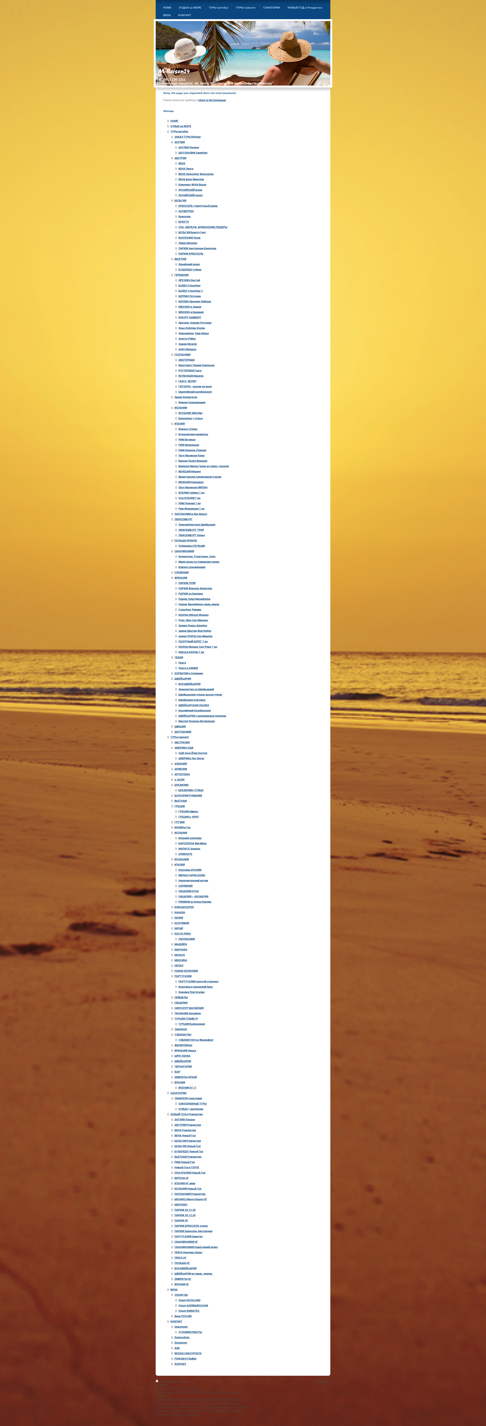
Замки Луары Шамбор (192, 625)
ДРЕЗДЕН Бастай (189, 280)
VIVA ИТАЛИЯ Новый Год (189, 1172)
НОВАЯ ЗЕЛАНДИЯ (186, 971)
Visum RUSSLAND (189, 1300)
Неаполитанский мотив (193, 880)
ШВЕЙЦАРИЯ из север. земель (193, 1273)
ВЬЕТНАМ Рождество (188, 1156)
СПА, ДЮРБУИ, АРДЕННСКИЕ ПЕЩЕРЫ (202, 227)
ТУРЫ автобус (179, 131)
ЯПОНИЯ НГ (181, 1284)
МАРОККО (180, 949)
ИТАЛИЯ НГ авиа (184, 1183)
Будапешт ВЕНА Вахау (192, 184)
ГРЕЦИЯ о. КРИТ (188, 816)
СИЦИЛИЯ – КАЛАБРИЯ (193, 896)
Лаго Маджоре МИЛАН (192, 487)
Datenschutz (181, 1337)
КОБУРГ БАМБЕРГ (189, 317)
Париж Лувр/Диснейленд (194, 599)
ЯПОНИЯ (179, 1082)
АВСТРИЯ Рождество (187, 1125)
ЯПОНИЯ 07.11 (187, 1087)
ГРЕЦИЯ (179, 806)
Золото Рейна (187, 338)
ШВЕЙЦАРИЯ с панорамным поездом (202, 716)
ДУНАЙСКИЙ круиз (190, 195)
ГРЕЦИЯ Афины (188, 811)
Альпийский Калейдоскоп (194, 710)
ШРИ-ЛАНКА (182, 1056)
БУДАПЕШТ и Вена (189, 269)
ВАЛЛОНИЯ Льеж (189, 237)
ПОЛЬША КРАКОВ (185, 540)
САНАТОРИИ (178, 1093)
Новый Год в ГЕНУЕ (186, 1167)
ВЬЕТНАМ (180, 801)
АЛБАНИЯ (180, 763)
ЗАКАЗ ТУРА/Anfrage (187, 137)
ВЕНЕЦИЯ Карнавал (191, 482)
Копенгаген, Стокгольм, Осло (196, 556)
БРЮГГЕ (183, 222)
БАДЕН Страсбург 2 (190, 291)
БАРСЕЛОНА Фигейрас (192, 843)
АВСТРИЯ (180, 158)
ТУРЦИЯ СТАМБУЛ (186, 1018)
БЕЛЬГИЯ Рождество (187, 1141)
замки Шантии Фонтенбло (194, 631)
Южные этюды (188, 429)
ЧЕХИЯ (178, 657)
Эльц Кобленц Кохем (191, 328)
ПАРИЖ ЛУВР (187, 583)
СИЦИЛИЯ (180, 1002)
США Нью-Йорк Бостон (192, 753)
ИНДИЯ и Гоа (182, 827)
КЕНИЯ (178, 917)
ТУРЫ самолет (179, 737)
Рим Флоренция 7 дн (191, 508)
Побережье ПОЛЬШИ (191, 546)
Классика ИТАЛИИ (190, 870)
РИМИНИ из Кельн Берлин (194, 901)
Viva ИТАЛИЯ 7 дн (189, 498)
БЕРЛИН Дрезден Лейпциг (194, 301)
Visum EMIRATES (188, 1311)
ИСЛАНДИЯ (181, 859)
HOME (174, 121)
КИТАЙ (178, 928)
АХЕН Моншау (187, 349)
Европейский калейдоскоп (195, 391)
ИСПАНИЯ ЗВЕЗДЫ (190, 413)
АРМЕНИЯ (180, 769)
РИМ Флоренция (188, 445)
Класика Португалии (191, 992)
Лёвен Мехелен (187, 243)
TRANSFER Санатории (188, 1098)
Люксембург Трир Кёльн (193, 333)
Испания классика (190, 838)
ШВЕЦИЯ (180, 726)
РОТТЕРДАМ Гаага (190, 370)
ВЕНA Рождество (185, 1130)
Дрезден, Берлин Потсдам (194, 322)
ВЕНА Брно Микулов (191, 179)
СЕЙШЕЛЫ (181, 997)
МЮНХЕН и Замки (189, 306)
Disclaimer (180, 1342)
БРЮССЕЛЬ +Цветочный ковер (198, 206)
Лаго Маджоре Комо (191, 455)
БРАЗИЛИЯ (181, 785)
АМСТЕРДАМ (186, 360)
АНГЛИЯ (179, 142)
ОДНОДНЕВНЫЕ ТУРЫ (192, 1103)
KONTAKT (176, 1321)
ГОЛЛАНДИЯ (182, 354)
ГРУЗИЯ (179, 822)
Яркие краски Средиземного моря (199, 476)
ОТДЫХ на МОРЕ (180, 126)
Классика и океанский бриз (195, 986)
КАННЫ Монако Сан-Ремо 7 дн (197, 646)
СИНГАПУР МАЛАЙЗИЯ (189, 1008)
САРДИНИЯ (185, 886)
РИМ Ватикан (187, 439)
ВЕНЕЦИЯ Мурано (189, 471)
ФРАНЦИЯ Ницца (185, 1050)
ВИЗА (174, 1289)
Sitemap (183, 1381)
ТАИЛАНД (180, 1029)
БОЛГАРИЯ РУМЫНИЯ (188, 795)
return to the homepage (212, 100)
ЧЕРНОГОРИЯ (183, 1066)
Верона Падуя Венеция (192, 461)
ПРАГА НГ (180, 1257)
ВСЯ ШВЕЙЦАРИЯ (189, 684)
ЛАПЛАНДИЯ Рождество (190, 1194)
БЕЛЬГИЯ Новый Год (187, 1146)
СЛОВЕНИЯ (181, 572)
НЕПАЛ (178, 965)
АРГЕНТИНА (182, 774)
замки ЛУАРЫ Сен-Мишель (195, 636)
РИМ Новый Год (184, 1162)
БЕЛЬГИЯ (180, 200)
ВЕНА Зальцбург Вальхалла (196, 174)
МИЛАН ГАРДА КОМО (191, 875)
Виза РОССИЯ (183, 1316)
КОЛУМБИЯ (181, 923)
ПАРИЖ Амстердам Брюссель (197, 248)
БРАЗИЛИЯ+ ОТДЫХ (191, 790)
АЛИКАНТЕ (185, 854)
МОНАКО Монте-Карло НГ (190, 1199)
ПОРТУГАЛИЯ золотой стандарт (198, 981)
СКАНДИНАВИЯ (184, 551)
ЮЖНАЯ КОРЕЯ (184, 907)
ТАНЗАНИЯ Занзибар (187, 1013)
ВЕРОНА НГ (181, 1178)
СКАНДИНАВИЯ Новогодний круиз (196, 1247)
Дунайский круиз (189, 264)
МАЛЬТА (179, 955)
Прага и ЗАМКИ (188, 668)
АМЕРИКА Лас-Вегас (191, 758)
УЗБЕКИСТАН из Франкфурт (196, 1040)
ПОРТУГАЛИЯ (183, 976)
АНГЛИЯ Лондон (188, 147)
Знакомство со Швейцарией (196, 689)
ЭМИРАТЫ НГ (182, 1279)
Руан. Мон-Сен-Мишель (193, 620)
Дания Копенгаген (185, 397)
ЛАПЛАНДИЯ (186, 939)
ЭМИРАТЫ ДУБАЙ (185, 1077)
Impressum (181, 1326)
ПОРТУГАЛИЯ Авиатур (188, 1236)
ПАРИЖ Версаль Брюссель (195, 588)
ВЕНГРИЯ (180, 259)
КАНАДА (179, 912)
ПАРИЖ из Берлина (190, 593)
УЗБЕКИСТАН (182, 1034)
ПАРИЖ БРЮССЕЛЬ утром (191, 1226)
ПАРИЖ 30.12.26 (185, 1215)
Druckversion (167, 1381)
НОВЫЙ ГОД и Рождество (186, 1114)
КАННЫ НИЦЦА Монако (193, 615)
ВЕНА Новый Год (185, 1135)
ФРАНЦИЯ (180, 577)
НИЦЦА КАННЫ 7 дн (191, 652)
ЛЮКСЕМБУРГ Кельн (191, 535)
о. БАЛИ (179, 779)
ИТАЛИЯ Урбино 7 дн (191, 492)
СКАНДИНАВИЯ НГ (186, 1241)
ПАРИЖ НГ (181, 1220)
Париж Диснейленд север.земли (198, 604)
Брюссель (184, 216)
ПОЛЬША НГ (182, 1263)
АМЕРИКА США (183, 747)
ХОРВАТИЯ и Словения (188, 673)
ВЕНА (181, 163)
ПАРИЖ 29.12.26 (185, 1210)
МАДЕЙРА (180, 944)
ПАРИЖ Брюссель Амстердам (193, 1231)
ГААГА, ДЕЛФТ (187, 381)
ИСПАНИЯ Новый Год (187, 1188)
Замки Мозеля (187, 344)
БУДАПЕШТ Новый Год (188, 1151)
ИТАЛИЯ (179, 423)
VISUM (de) (181, 1295)
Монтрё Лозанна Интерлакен (196, 721)
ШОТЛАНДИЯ (182, 731)
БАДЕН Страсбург (189, 285)
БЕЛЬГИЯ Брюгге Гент (192, 232)
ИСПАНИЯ (180, 407)
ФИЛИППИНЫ (183, 1045)
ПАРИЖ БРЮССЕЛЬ (190, 253)
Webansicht (323, 1381)
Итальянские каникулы (193, 434)
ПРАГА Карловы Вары (188, 1252)
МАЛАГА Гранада (189, 848)
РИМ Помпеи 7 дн (189, 503)
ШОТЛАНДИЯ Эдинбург (193, 152)
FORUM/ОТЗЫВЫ (185, 1358)
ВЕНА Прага (185, 168)
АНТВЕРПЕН (186, 211)
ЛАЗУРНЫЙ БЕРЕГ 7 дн (193, 641)
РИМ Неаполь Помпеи (192, 450)
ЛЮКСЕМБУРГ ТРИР (191, 530)
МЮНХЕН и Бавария (191, 312)
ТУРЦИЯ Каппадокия (191, 1024)
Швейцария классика (191, 700)
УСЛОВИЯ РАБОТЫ (190, 1332)
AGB (177, 1348)
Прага (182, 662)
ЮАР (177, 1071)
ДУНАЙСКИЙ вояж (190, 190)
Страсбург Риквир (189, 609)
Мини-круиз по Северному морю (198, 561)
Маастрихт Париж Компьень (196, 365)
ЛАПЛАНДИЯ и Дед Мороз (190, 514)
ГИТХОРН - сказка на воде (195, 386)
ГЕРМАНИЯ (181, 275)
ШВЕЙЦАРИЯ (182, 678)
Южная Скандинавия (191, 402)
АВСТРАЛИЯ (182, 742)
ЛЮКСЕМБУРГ (183, 519)
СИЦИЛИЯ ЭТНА (188, 891)
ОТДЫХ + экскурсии (190, 1109)
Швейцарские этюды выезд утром (200, 694)
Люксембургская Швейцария (196, 524)
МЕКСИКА (180, 960)
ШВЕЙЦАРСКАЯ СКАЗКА (193, 705)
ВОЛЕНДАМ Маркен (191, 376)
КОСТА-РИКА (182, 933)
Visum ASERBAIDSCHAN (193, 1305)
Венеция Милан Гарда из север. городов (203, 466)
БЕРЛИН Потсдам (189, 296)
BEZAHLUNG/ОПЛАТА (187, 1353)
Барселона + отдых (190, 418)
